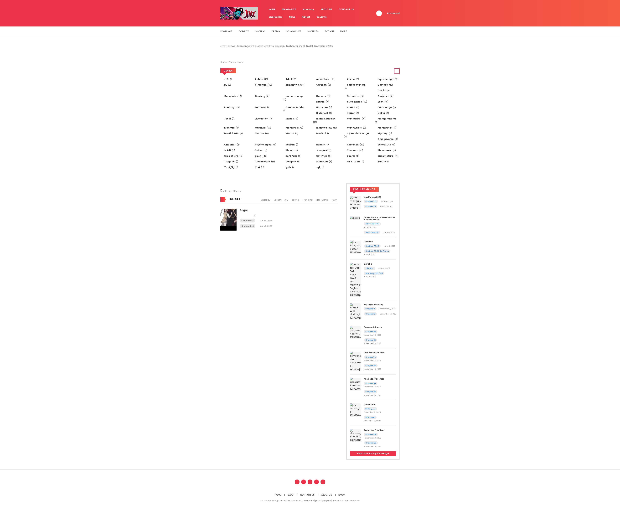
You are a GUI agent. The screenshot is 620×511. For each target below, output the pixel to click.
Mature (261, 133)
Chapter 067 (247, 220)
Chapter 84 (370, 383)
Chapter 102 (370, 201)
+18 (228, 79)
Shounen (312, 31)
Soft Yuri (323, 156)
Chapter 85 (370, 340)
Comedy (243, 31)
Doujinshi (385, 96)
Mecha (291, 133)
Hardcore (324, 107)
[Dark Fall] (355, 279)
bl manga (263, 84)
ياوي (320, 167)
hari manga (387, 107)
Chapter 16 (370, 314)
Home (224, 62)
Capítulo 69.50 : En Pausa (377, 251)
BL (227, 84)
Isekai (383, 113)
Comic (383, 90)
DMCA (341, 494)
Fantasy (232, 107)
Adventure (325, 79)
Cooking (261, 96)
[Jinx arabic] (355, 410)
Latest (277, 199)
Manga (291, 118)
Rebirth (291, 144)
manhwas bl (386, 127)
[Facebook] (297, 482)
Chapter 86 (370, 331)
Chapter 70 (370, 357)
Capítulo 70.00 (372, 246)
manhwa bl (294, 127)
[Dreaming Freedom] (355, 435)
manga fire (355, 118)
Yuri (259, 167)
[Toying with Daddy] (355, 311)
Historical (324, 113)
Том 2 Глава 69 (371, 232)
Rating (295, 199)
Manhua (231, 127)
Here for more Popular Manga (373, 453)
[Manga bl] (239, 13)
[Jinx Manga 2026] (355, 202)
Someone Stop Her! (374, 352)
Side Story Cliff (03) (374, 273)
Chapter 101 (370, 206)
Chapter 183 (370, 443)
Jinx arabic (369, 404)
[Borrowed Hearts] (355, 332)
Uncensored (264, 161)
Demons (323, 96)
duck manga (356, 101)
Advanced (393, 13)
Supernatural (387, 156)
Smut (260, 156)
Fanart (306, 17)
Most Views (322, 199)
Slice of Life (233, 156)
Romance (226, 31)
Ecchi (382, 101)
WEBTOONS (355, 161)
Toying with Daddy (373, 304)
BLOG (291, 494)
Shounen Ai (386, 150)
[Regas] (228, 219)
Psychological (265, 144)
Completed (233, 96)
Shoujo (260, 31)
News (292, 17)
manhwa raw (326, 127)
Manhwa (262, 127)
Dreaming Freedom (374, 430)
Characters (276, 17)
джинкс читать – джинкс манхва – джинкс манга (379, 218)
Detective (355, 96)
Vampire (292, 161)
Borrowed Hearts (373, 327)
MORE (343, 31)
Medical (323, 133)
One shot (232, 144)
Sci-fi (229, 150)
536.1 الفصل (370, 417)
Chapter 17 (370, 308)
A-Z (286, 199)
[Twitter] (303, 482)
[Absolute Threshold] (355, 384)
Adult (291, 79)
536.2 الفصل (370, 409)
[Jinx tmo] (355, 247)
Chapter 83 (370, 391)
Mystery (384, 133)
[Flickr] (316, 482)
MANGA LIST (289, 9)
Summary (308, 9)
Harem (352, 107)
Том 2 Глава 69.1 (372, 223)
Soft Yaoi (293, 156)
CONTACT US (346, 9)
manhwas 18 (356, 127)
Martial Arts (233, 133)
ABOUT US (326, 9)
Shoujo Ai (323, 150)
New (334, 199)
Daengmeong (236, 62)
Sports (352, 156)
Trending (307, 199)
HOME (272, 9)
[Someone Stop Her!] (355, 361)
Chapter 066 (247, 226)
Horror (352, 113)
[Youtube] (310, 482)
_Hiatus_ (369, 268)
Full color (261, 107)
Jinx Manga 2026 (372, 197)
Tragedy (231, 161)
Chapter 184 (370, 434)
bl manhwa (295, 84)
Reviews (322, 17)
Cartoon (323, 84)
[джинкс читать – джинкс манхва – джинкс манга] (355, 217)
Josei (229, 118)
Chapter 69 (370, 365)
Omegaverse (387, 139)
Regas (244, 210)
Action (329, 31)
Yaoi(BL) (231, 167)
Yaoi (383, 161)
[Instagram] (322, 482)
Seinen (260, 150)
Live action (263, 118)
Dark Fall (368, 264)
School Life (293, 31)
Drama (275, 31)
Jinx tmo (368, 241)
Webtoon (324, 161)
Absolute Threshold (374, 378)
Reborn (322, 144)
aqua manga (387, 79)
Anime (352, 79)
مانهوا (289, 167)
